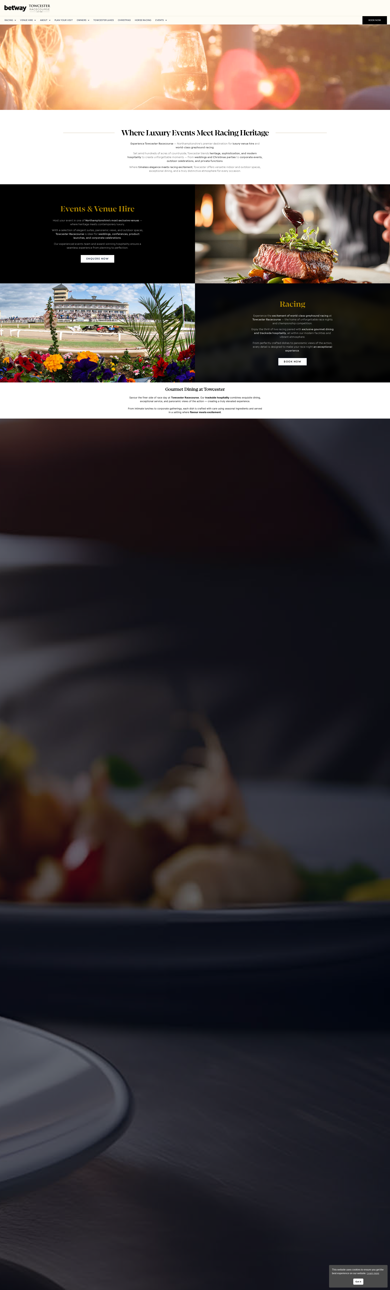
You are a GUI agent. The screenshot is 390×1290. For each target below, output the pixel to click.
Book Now (375, 20)
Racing (9, 20)
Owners (81, 20)
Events (159, 20)
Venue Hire (26, 20)
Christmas (124, 20)
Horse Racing (143, 20)
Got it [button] (358, 1281)
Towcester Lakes (103, 20)
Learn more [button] (373, 1273)
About (44, 20)
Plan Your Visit (64, 20)
